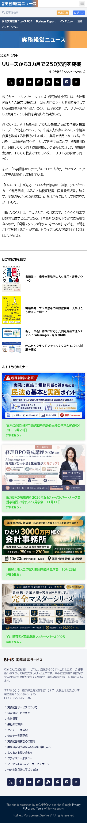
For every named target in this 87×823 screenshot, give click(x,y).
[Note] (76, 82)
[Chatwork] (57, 782)
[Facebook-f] (20, 82)
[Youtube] (29, 82)
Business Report (46, 21)
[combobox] (23, 12)
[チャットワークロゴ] (57, 82)
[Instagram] (38, 82)
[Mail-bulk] (48, 82)
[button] (82, 4)
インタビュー (66, 21)
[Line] (67, 82)
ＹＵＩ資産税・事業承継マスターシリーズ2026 (35, 636)
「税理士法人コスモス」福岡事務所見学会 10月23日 (41, 569)
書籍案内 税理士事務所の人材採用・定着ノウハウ (54, 278)
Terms (39, 808)
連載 (80, 21)
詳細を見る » (14, 435)
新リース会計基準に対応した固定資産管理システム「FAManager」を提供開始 (54, 333)
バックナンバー (10, 27)
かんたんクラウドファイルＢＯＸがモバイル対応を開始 (54, 347)
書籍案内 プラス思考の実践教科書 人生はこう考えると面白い (54, 310)
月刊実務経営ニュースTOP (17, 21)
